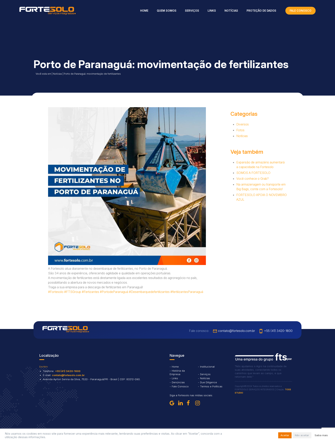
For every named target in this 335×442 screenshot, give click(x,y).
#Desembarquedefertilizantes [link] (149, 292)
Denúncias (178, 382)
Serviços (192, 10)
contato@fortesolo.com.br (234, 331)
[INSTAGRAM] (198, 403)
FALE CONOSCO (300, 10)
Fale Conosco (180, 386)
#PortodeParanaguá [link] (114, 292)
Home (144, 10)
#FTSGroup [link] (72, 292)
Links (212, 10)
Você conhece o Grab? (252, 178)
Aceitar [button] (285, 435)
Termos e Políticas (211, 386)
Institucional (207, 366)
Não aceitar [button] (302, 435)
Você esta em (43, 73)
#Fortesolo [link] (55, 292)
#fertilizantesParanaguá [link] (186, 292)
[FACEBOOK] (190, 403)
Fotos (240, 130)
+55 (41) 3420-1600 (276, 331)
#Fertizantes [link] (90, 292)
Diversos (242, 124)
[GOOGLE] (173, 403)
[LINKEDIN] (181, 403)
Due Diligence (208, 382)
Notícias (231, 10)
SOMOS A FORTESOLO (253, 173)
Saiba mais (321, 435)
